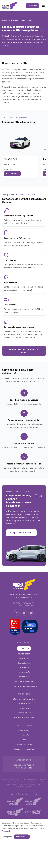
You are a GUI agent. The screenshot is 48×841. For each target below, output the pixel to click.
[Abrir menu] (43, 5)
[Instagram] (17, 613)
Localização (24, 735)
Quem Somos (24, 730)
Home (4, 21)
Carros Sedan (24, 663)
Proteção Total (24, 703)
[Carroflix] (33, 812)
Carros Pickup (24, 667)
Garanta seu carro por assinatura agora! (24, 351)
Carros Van (24, 677)
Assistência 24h (24, 713)
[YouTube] (31, 613)
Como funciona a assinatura (24, 686)
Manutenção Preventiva (24, 699)
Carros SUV (24, 658)
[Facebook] (24, 613)
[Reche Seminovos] (33, 801)
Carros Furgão (24, 672)
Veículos (33, 6)
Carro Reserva (24, 708)
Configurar (7, 837)
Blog (24, 740)
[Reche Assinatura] (15, 812)
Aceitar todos (21, 837)
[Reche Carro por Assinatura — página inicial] (9, 6)
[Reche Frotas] (15, 801)
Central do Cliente (24, 744)
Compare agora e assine (21, 533)
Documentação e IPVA (24, 717)
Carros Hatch (24, 654)
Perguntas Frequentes (24, 749)
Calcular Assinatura (24, 681)
